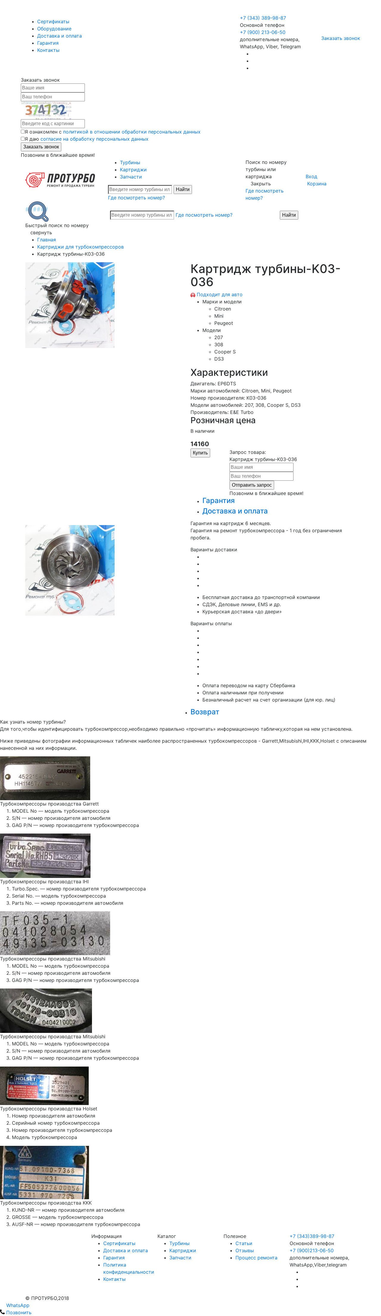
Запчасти (131, 177)
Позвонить (18, 1312)
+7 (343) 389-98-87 (263, 18)
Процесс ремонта (256, 1258)
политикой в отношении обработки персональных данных (132, 132)
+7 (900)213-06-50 (312, 1250)
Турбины (130, 162)
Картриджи (133, 170)
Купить (200, 452)
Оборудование (54, 29)
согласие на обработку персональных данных (94, 139)
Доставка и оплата (59, 36)
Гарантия (48, 43)
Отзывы (244, 1250)
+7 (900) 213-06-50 (263, 11)
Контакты (48, 50)
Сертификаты (53, 21)
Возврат (204, 711)
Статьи (243, 1243)
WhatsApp (17, 1305)
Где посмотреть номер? (136, 198)
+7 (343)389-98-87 (312, 1236)
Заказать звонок (340, 38)
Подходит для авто (220, 294)
